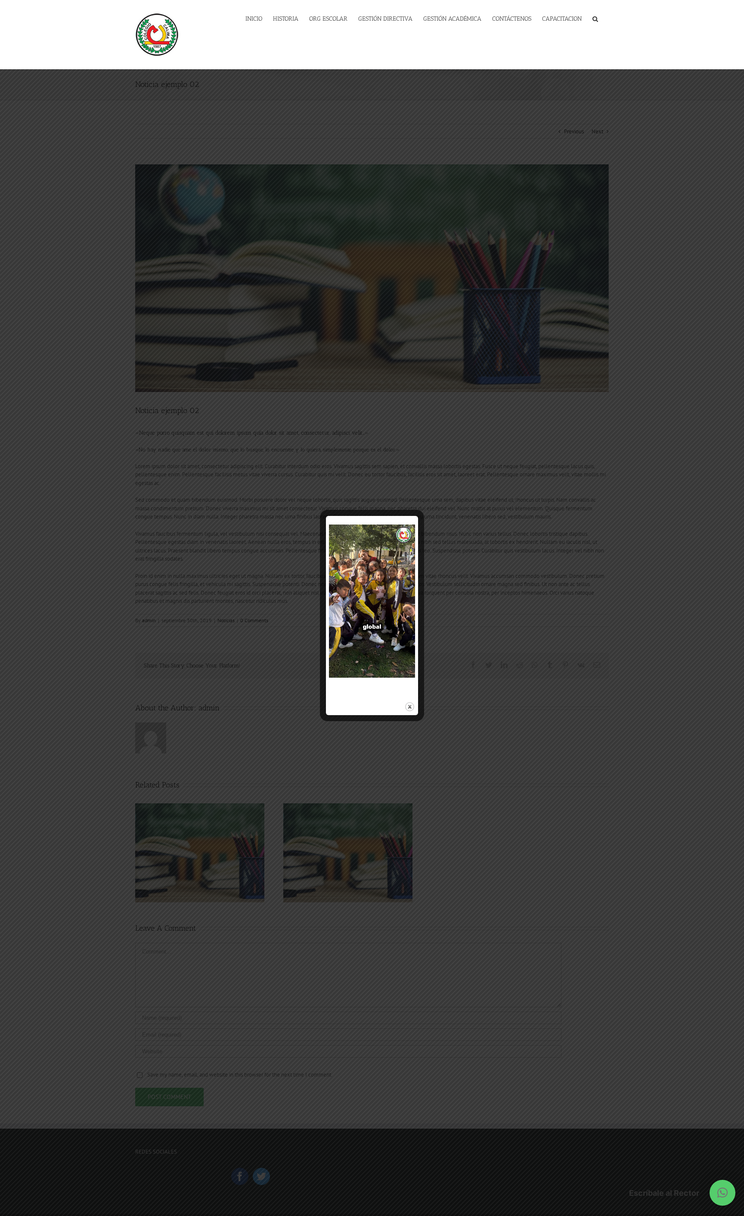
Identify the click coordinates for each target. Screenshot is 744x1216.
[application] (372, 601)
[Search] (595, 18)
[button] (722, 1193)
